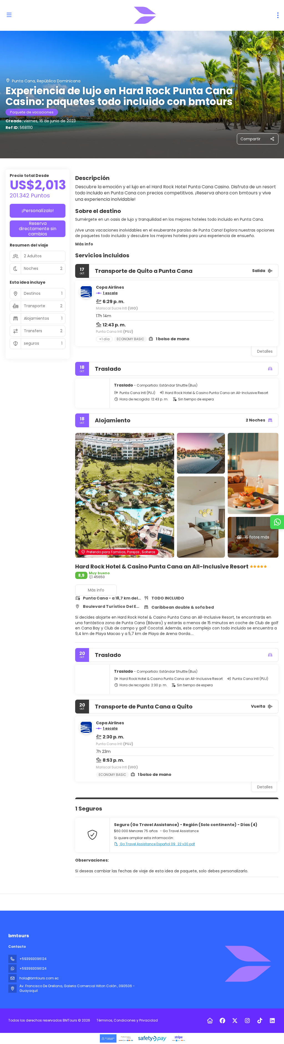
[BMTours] (247, 964)
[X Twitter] (234, 1021)
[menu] (278, 15)
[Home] (209, 1021)
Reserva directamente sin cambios (37, 228)
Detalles (265, 351)
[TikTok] (259, 1021)
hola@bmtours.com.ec (39, 978)
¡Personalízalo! (38, 210)
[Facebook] (222, 1021)
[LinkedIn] (272, 1021)
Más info (84, 244)
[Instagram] (247, 1021)
